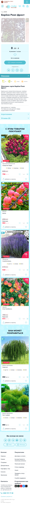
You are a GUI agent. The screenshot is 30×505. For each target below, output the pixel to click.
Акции (16, 470)
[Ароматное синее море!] (15, 244)
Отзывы (5, 118)
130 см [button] (9, 168)
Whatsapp (22, 444)
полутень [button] (16, 168)
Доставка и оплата (20, 456)
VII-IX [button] (22, 168)
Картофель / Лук (5, 468)
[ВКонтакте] (8, 70)
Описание (5, 76)
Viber (10, 444)
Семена (3, 459)
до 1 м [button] (10, 263)
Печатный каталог (20, 464)
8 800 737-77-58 (8, 493)
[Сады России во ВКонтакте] (13, 440)
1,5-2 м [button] (6, 417)
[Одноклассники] (12, 70)
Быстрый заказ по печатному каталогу (20, 459)
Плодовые (3, 462)
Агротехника (6, 114)
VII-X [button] (22, 263)
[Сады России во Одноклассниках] (20, 440)
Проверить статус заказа (19, 474)
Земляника (4, 475)
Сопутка (3, 472)
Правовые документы (6, 496)
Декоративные (5, 465)
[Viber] (17, 70)
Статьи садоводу (19, 467)
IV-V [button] (26, 370)
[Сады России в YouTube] (16, 440)
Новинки (3, 456)
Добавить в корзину (10, 179)
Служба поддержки (20, 478)
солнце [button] (16, 263)
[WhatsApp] (21, 70)
